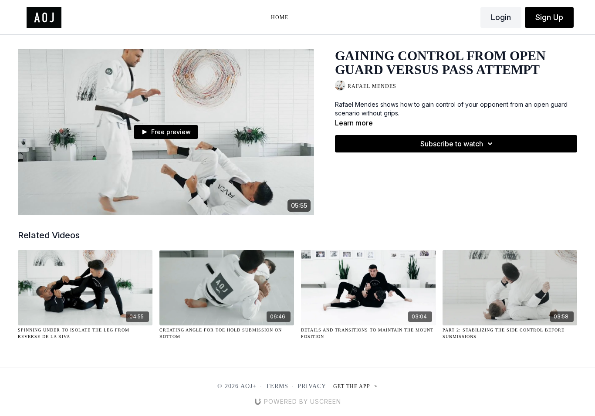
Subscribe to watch (451, 143)
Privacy (312, 386)
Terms (277, 386)
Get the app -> (355, 386)
